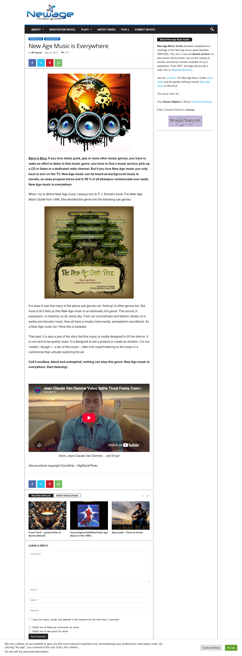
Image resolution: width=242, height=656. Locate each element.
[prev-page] (143, 496)
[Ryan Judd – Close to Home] (131, 515)
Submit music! (145, 29)
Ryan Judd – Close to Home (127, 532)
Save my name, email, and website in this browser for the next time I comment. (76, 619)
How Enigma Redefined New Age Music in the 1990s (89, 534)
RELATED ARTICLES (41, 495)
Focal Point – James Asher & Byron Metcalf (45, 534)
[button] (212, 29)
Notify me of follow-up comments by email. (56, 627)
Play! (85, 29)
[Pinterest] (50, 63)
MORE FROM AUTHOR (67, 495)
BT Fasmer (37, 52)
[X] (41, 63)
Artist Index (106, 29)
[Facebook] (32, 63)
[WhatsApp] (58, 63)
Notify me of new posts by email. (51, 631)
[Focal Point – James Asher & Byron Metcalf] (47, 515)
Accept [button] (231, 647)
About (36, 29)
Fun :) (125, 29)
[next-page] (148, 496)
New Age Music (52, 39)
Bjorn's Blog (36, 39)
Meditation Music (62, 29)
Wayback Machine (181, 70)
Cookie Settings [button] (211, 647)
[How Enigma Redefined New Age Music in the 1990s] (89, 515)
